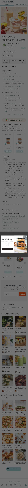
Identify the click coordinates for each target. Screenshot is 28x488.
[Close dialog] (26, 236)
